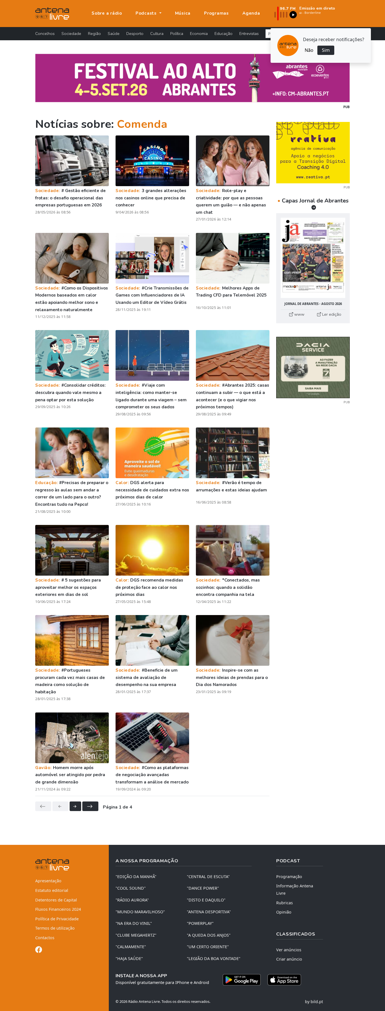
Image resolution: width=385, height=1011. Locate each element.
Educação (223, 33)
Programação (289, 876)
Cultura (156, 33)
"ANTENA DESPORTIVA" (209, 911)
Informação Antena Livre (294, 889)
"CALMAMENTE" (131, 946)
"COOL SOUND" (131, 888)
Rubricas (284, 902)
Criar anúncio (289, 959)
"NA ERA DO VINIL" (134, 923)
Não (309, 50)
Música (183, 13)
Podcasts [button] (147, 13)
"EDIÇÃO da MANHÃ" (136, 876)
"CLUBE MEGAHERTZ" (136, 935)
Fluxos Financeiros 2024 (58, 909)
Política (176, 33)
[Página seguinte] (75, 806)
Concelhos (45, 33)
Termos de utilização (55, 928)
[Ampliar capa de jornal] (313, 258)
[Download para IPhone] (284, 979)
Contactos (44, 937)
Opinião (283, 912)
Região (94, 33)
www (298, 314)
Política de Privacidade (57, 918)
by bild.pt (314, 1001)
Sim (326, 50)
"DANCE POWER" (203, 888)
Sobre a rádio (107, 13)
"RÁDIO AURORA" (132, 900)
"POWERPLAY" (200, 923)
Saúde (114, 33)
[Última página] (90, 806)
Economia (199, 33)
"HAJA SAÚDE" (129, 958)
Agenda (251, 13)
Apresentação (48, 880)
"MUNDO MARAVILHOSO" (140, 911)
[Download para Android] (242, 979)
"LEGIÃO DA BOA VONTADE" (213, 958)
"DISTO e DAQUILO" (206, 900)
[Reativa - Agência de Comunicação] (313, 152)
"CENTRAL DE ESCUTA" (208, 876)
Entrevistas (249, 33)
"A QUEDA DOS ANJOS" (209, 935)
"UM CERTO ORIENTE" (208, 946)
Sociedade (71, 33)
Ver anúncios (288, 949)
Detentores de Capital (56, 900)
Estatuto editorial (51, 890)
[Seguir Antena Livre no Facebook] (38, 950)
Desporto (134, 33)
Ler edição (331, 314)
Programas (216, 13)
